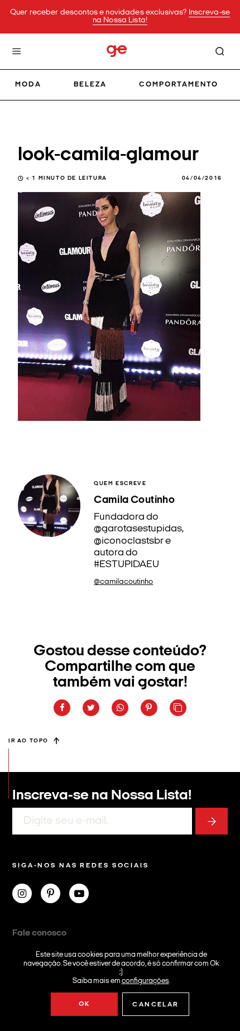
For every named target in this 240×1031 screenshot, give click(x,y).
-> (211, 821)
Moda (28, 84)
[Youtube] (83, 894)
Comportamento (179, 84)
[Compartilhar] (62, 707)
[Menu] (16, 51)
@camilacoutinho (123, 582)
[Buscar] (220, 51)
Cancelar (155, 1004)
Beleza (90, 84)
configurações (145, 980)
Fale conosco (39, 933)
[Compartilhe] (178, 707)
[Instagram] (26, 894)
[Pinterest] (55, 894)
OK (84, 1004)
